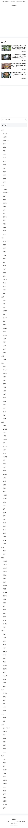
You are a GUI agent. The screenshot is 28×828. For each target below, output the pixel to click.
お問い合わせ (14, 823)
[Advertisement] (14, 23)
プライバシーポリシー (21, 821)
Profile (7, 821)
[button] (25, 119)
